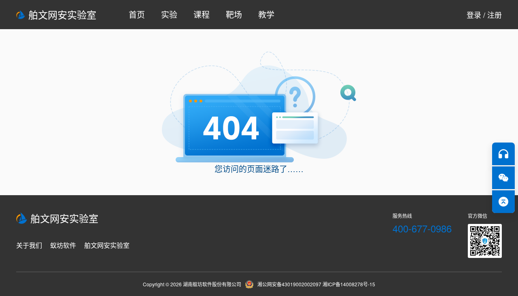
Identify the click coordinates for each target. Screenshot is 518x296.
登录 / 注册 (484, 14)
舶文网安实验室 (62, 14)
